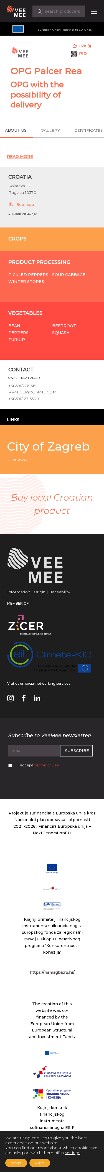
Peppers (18, 332)
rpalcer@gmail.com (32, 392)
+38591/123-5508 (23, 398)
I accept (38, 765)
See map (25, 204)
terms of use (46, 765)
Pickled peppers (28, 274)
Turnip (16, 339)
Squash (61, 332)
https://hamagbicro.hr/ (52, 972)
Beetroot (64, 325)
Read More (20, 156)
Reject (40, 1163)
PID (83, 53)
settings (72, 1152)
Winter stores (26, 281)
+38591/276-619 (22, 385)
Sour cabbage (68, 274)
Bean (14, 325)
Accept (16, 1163)
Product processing (39, 262)
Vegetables (25, 313)
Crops (17, 239)
